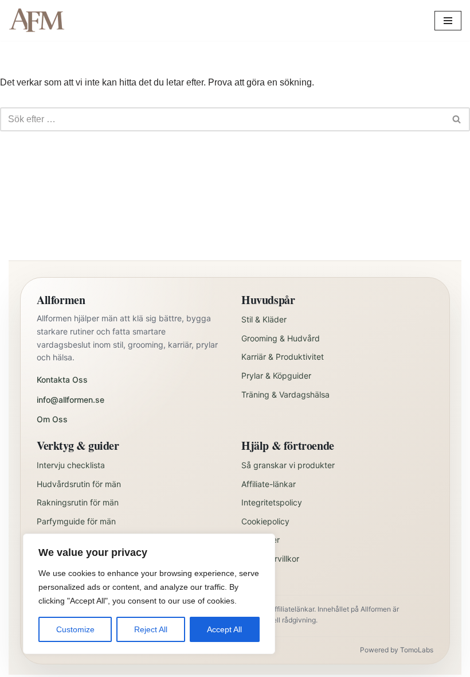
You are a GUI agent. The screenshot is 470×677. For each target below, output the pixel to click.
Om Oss (52, 419)
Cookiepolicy (265, 521)
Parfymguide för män (76, 521)
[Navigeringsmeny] (447, 20)
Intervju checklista (71, 465)
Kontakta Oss (62, 379)
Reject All (150, 629)
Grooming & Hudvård (280, 338)
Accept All (224, 629)
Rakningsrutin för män (78, 502)
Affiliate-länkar (268, 484)
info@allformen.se (70, 399)
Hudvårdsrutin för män (79, 484)
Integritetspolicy (271, 502)
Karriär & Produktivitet (282, 356)
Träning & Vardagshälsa (285, 394)
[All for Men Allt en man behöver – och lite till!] (40, 20)
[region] (149, 594)
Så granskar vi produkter (288, 465)
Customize (75, 629)
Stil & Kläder (264, 319)
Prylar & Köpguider (276, 375)
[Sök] (457, 119)
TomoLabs (416, 649)
